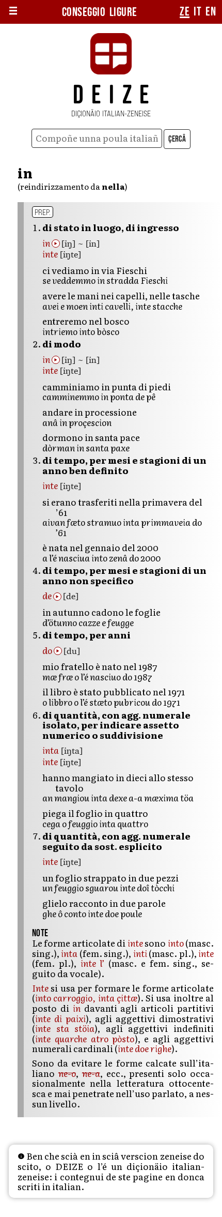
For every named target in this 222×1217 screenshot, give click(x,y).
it (197, 12)
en (210, 12)
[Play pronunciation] (56, 243)
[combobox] (96, 138)
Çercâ (177, 139)
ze (184, 12)
